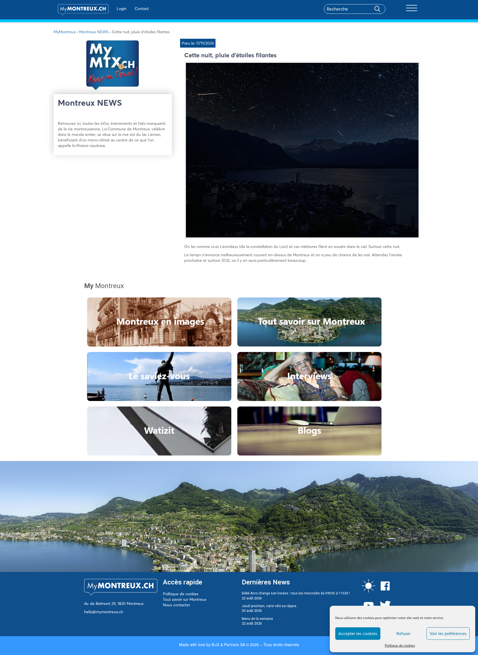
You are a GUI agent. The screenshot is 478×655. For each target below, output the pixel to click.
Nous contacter (176, 604)
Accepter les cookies (357, 633)
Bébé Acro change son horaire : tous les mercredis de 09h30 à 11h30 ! (296, 593)
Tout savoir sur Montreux (184, 599)
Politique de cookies (400, 645)
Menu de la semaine (257, 619)
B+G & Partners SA (228, 644)
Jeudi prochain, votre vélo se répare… (270, 606)
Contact (142, 8)
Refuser (403, 633)
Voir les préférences (448, 633)
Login (121, 8)
